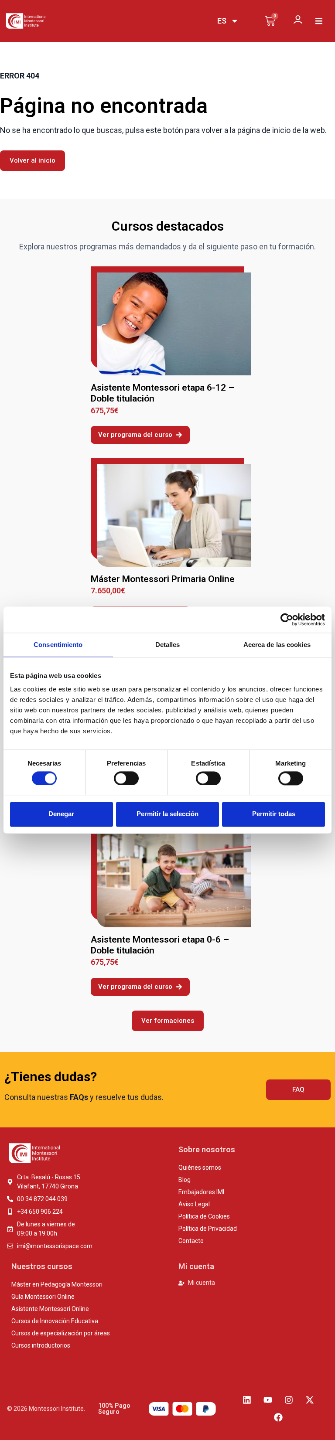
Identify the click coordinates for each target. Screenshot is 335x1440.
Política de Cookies (204, 1216)
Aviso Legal (194, 1204)
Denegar (61, 814)
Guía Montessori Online (43, 1296)
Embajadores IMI (201, 1191)
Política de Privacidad (207, 1228)
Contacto (191, 1240)
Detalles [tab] (167, 644)
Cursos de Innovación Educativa (54, 1320)
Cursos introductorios (40, 1345)
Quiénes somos (199, 1167)
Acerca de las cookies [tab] (277, 644)
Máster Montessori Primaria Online (163, 579)
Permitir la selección (167, 814)
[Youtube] (268, 1400)
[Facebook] (278, 1417)
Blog (184, 1179)
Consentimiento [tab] (58, 644)
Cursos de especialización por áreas (60, 1333)
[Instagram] (288, 1400)
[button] (318, 21)
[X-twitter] (309, 1400)
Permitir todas (273, 814)
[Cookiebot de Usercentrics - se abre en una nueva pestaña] (287, 619)
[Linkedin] (247, 1400)
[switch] (126, 778)
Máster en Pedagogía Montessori (57, 1284)
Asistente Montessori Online (50, 1308)
